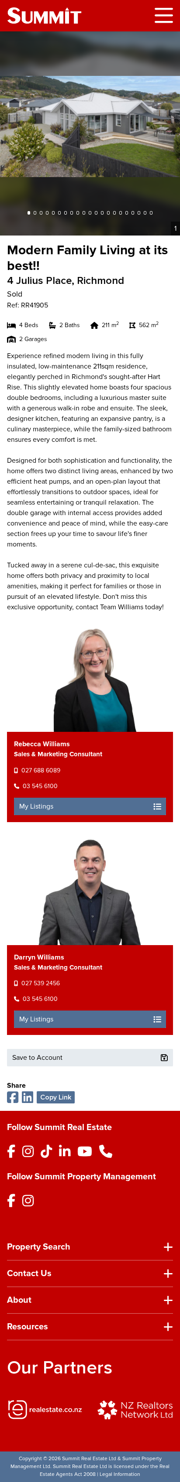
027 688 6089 (40, 770)
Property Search (38, 1247)
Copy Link (55, 1097)
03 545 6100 (40, 786)
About (19, 1300)
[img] (45, 1410)
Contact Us (29, 1273)
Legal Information (120, 1474)
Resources (27, 1327)
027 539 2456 (40, 983)
